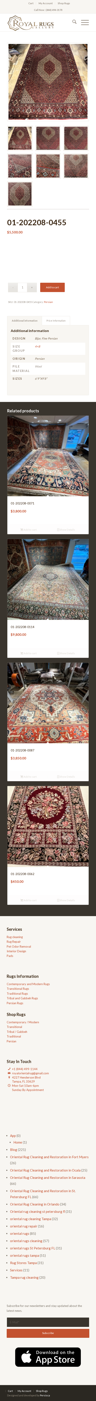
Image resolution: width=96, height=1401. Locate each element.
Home (17, 1142)
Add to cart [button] (30, 529)
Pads (10, 956)
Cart (30, 3)
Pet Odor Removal (19, 946)
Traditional (14, 1036)
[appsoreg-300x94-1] (48, 1357)
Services (16, 1270)
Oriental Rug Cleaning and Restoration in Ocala (45, 1170)
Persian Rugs (15, 1003)
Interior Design (16, 951)
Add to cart (52, 287)
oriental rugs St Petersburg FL (32, 1248)
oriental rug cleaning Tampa (30, 1219)
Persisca (45, 1395)
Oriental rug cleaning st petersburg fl (37, 1211)
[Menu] (83, 22)
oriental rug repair (23, 1226)
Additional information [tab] (25, 320)
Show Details (67, 529)
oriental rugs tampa (24, 1255)
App (13, 1136)
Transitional (14, 1027)
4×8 (37, 346)
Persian (48, 301)
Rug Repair (14, 941)
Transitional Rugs (18, 988)
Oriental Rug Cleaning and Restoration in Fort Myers (49, 1157)
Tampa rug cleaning (24, 1277)
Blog (13, 1150)
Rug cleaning (15, 937)
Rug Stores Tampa (23, 1263)
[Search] (72, 22)
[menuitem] (31, 3)
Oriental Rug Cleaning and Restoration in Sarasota (47, 1178)
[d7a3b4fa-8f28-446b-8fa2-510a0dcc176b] (39, 22)
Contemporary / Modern (23, 1022)
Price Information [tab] (56, 320)
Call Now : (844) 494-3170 (48, 9)
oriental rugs (19, 1233)
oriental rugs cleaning (26, 1241)
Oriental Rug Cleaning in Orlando (34, 1204)
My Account (46, 3)
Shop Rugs (64, 3)
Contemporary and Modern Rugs (28, 984)
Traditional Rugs (17, 993)
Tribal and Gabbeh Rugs (22, 998)
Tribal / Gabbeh (17, 1031)
